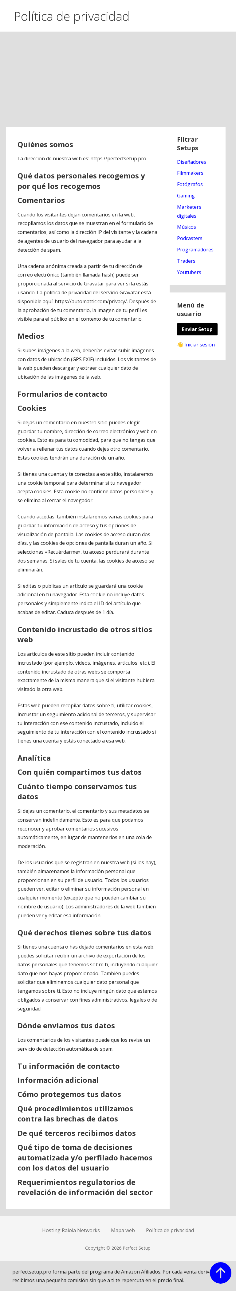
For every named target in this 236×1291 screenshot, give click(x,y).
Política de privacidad (170, 1230)
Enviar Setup (197, 329)
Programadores (195, 249)
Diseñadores (191, 162)
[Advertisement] (118, 81)
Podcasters (190, 238)
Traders (186, 261)
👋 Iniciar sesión (196, 344)
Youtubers (189, 272)
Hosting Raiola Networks (71, 1230)
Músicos (186, 226)
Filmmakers (190, 173)
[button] (226, 14)
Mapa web (123, 1230)
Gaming (186, 195)
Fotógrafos (190, 184)
